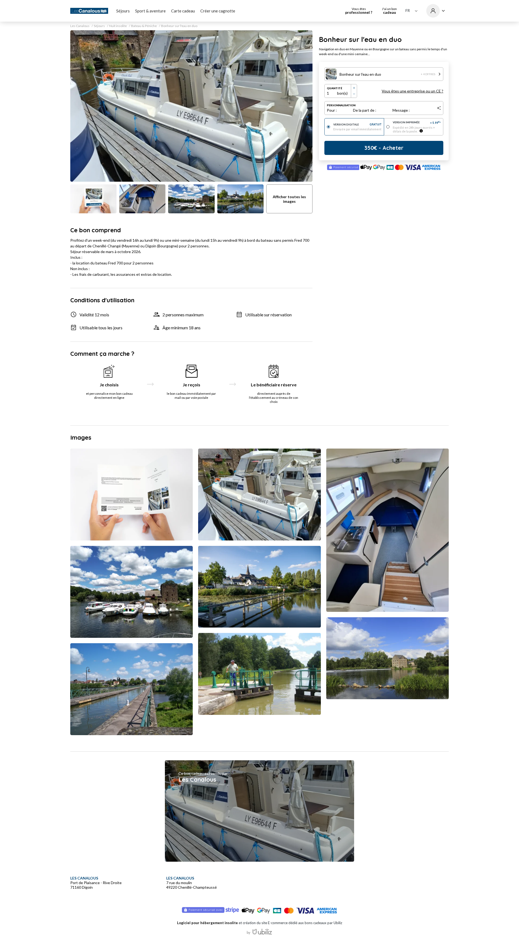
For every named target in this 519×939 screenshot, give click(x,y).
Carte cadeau (183, 10)
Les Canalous (79, 26)
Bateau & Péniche (144, 26)
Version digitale (357, 124)
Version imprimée (417, 123)
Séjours (123, 10)
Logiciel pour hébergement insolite (207, 923)
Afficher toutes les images (289, 199)
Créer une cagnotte (217, 10)
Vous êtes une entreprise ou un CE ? (412, 91)
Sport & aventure (150, 10)
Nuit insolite (118, 26)
